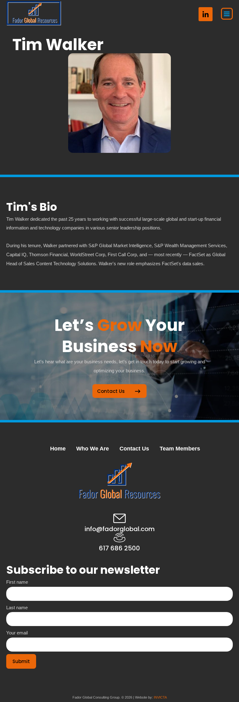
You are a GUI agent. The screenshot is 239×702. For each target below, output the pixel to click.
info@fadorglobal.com (120, 529)
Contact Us (134, 448)
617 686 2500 (119, 548)
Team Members (180, 448)
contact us (111, 391)
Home (58, 448)
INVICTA (160, 697)
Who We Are (92, 448)
